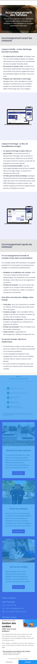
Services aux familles (19, 567)
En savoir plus (19, 473)
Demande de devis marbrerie (18, 450)
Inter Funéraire (8, 602)
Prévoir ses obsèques (18, 509)
